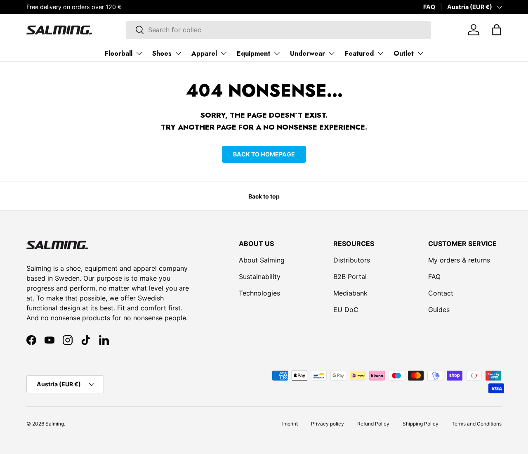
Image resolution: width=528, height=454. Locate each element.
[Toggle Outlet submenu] (420, 53)
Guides (439, 309)
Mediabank (350, 293)
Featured (359, 53)
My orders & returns (459, 260)
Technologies (259, 293)
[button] (497, 30)
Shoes (162, 53)
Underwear (307, 53)
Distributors (351, 260)
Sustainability (259, 276)
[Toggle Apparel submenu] (224, 53)
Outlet (404, 53)
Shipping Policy (420, 424)
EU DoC (345, 309)
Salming (54, 424)
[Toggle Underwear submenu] (332, 53)
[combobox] (278, 30)
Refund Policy (373, 424)
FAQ (429, 6)
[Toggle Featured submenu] (380, 53)
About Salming (262, 260)
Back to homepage (264, 154)
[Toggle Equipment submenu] (277, 53)
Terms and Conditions (477, 424)
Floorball (118, 53)
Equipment (253, 53)
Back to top (264, 196)
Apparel (204, 53)
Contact (440, 293)
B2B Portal (350, 276)
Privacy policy (327, 424)
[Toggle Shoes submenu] (178, 53)
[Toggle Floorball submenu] (139, 53)
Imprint (290, 424)
